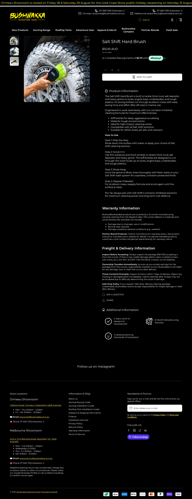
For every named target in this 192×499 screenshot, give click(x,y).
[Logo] (27, 16)
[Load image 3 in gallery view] (14, 61)
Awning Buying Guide (79, 402)
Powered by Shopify (49, 492)
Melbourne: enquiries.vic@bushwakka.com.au (158, 13)
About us (73, 398)
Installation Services (78, 420)
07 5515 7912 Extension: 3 (169, 10)
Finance (72, 416)
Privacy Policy (76, 423)
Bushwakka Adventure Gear (28, 492)
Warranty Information (79, 430)
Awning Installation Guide (81, 406)
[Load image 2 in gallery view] (14, 50)
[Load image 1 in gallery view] (14, 40)
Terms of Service (77, 434)
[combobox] (152, 19)
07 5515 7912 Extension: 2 (112, 10)
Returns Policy (76, 427)
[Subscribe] (178, 408)
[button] (107, 300)
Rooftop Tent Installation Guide (84, 409)
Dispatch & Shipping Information (85, 413)
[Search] (138, 19)
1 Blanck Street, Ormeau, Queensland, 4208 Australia (35, 405)
